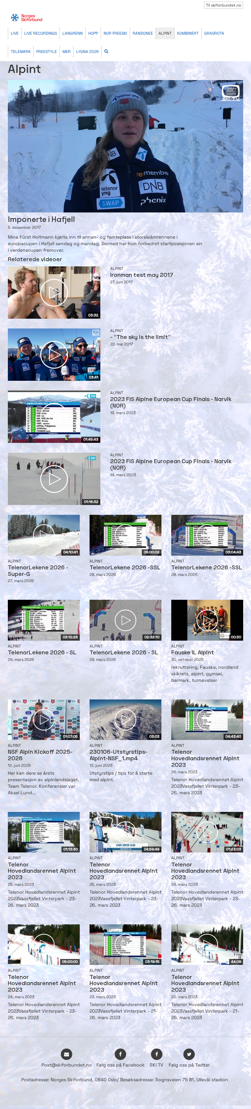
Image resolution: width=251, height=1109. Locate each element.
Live (15, 33)
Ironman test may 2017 (141, 275)
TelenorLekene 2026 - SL (42, 653)
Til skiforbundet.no (223, 5)
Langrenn (72, 33)
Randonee (143, 33)
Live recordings (40, 33)
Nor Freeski (115, 33)
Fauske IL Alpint (192, 653)
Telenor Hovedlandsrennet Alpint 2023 (205, 758)
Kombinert (188, 33)
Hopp (93, 33)
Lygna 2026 (87, 51)
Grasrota (214, 33)
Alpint (165, 33)
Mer (66, 51)
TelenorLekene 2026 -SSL (125, 568)
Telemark (21, 51)
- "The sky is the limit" (140, 337)
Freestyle (46, 51)
